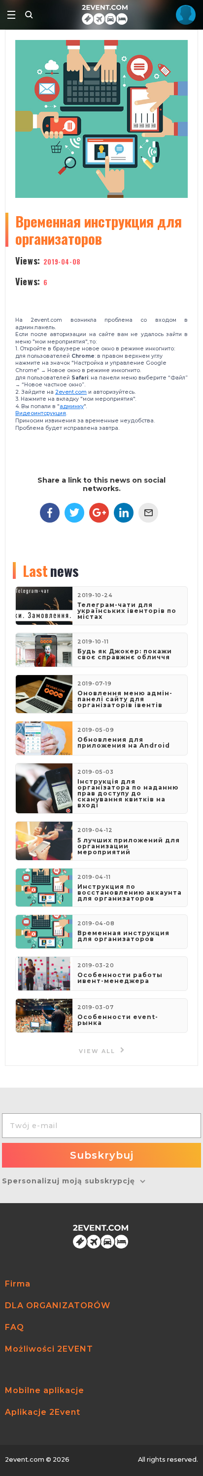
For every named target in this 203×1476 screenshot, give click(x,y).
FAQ (14, 1327)
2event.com (71, 392)
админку (72, 406)
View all (98, 1051)
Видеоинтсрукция (40, 413)
